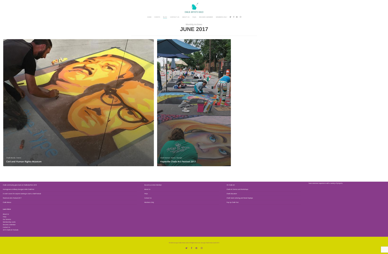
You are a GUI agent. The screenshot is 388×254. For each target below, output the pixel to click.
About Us (6, 214)
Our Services (7, 219)
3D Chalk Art (231, 185)
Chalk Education (232, 194)
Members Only (149, 202)
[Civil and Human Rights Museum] (78, 102)
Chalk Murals (10, 158)
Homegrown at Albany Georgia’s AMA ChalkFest (18, 189)
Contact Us (6, 227)
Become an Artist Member (153, 185)
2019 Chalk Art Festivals (10, 230)
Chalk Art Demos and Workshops (237, 189)
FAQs (4, 217)
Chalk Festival (165, 158)
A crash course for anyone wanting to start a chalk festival (22, 194)
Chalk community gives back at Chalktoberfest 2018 (20, 185)
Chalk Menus (7, 202)
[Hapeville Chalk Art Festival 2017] (194, 102)
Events (18, 158)
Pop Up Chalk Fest (233, 202)
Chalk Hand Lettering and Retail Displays (240, 198)
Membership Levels (9, 222)
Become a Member (9, 225)
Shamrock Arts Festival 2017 (12, 198)
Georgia (179, 158)
